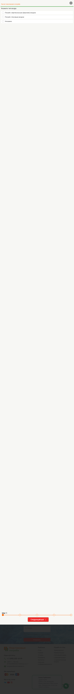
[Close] (71, 3)
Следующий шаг (37, 620)
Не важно (8, 21)
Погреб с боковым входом (14, 17)
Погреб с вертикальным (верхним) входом (20, 13)
